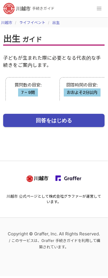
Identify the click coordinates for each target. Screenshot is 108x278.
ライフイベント (32, 22)
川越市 (6, 22)
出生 (56, 22)
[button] (99, 8)
